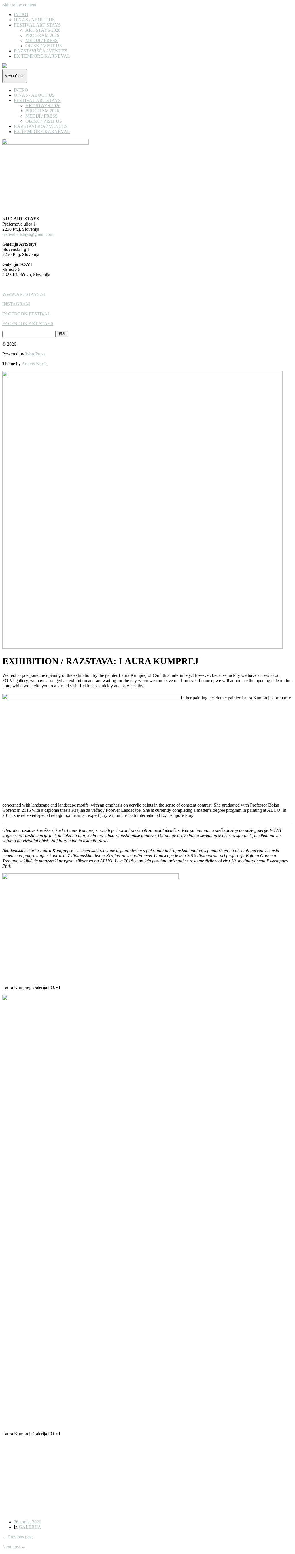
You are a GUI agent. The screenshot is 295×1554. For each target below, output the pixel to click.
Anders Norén (35, 363)
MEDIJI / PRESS (41, 40)
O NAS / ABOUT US (34, 19)
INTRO (21, 14)
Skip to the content (19, 4)
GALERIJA (30, 1527)
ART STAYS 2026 (42, 30)
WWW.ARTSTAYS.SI (23, 294)
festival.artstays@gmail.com (27, 234)
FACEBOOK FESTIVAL (26, 313)
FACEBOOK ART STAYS (27, 323)
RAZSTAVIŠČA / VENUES (40, 50)
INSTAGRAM (16, 304)
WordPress (35, 353)
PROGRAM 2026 (42, 35)
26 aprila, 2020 (27, 1521)
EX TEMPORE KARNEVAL (42, 56)
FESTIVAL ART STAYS (37, 24)
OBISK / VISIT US (43, 45)
